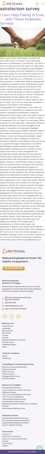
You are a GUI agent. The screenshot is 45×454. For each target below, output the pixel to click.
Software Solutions (10, 353)
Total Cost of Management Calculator (16, 395)
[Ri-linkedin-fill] (18, 316)
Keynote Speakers (8, 379)
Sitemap (5, 441)
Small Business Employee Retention (15, 418)
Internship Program (9, 345)
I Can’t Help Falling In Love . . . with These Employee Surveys (22, 19)
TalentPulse (6, 358)
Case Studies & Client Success (13, 402)
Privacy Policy (7, 443)
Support (5, 446)
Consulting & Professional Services (18, 364)
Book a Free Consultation (11, 437)
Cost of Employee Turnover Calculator (16, 390)
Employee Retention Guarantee (13, 340)
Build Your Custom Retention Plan (14, 367)
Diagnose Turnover (9, 369)
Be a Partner (6, 333)
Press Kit (5, 338)
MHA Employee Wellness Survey (13, 408)
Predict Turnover (8, 372)
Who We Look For (8, 342)
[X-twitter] (12, 316)
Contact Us (6, 434)
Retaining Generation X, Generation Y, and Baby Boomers (19, 405)
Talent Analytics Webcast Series (14, 399)
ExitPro (4, 356)
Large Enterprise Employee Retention (15, 423)
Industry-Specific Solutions (12, 425)
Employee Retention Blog (11, 388)
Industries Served (10, 416)
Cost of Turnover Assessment (13, 397)
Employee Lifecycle (9, 392)
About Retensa (7, 326)
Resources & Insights (11, 385)
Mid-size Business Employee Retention (16, 421)
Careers (5, 335)
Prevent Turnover (8, 374)
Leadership (6, 328)
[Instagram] (5, 316)
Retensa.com (8, 324)
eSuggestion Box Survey (11, 376)
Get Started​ (7, 432)
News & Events (7, 331)
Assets (4, 347)
